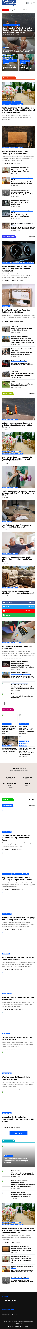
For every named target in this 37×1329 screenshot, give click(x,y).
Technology (30, 262)
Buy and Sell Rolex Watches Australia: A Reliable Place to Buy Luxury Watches (22, 666)
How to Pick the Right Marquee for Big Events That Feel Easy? (22, 215)
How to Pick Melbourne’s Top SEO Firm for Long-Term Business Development (26, 729)
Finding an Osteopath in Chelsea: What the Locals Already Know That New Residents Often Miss (18, 493)
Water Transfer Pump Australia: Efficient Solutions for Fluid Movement (21, 353)
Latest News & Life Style (9, 60)
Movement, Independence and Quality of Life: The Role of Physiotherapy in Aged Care (17, 559)
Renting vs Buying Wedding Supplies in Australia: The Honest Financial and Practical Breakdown (18, 110)
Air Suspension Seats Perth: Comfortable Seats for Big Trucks (22, 363)
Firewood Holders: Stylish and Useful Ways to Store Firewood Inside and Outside (23, 227)
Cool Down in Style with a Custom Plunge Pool (22, 696)
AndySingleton (9, 34)
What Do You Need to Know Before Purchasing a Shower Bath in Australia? (23, 193)
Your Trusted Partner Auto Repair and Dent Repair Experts (18, 958)
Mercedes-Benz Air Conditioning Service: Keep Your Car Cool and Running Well (16, 268)
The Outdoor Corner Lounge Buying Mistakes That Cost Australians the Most (18, 592)
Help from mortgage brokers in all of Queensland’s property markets (23, 182)
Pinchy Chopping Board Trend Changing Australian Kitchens (15, 152)
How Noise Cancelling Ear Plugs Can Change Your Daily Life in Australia (9, 729)
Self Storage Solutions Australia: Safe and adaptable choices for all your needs (22, 687)
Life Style (16, 25)
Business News (8, 25)
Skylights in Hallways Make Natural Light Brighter (22, 203)
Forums (27, 1326)
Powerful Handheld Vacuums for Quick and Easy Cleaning (21, 329)
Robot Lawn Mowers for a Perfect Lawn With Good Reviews (22, 384)
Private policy (19, 1326)
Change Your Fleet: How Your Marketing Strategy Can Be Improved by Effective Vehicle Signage (27, 751)
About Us (10, 1326)
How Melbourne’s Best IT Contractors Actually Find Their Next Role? (16, 526)
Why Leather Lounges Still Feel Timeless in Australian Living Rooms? (21, 170)
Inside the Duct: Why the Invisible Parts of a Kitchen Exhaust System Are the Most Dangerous (18, 425)
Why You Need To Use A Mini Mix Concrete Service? (16, 1078)
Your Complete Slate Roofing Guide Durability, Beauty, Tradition (22, 374)
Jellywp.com (18, 1323)
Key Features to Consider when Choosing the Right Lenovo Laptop (17, 879)
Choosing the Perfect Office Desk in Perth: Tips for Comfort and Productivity (23, 1185)
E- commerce (7, 57)
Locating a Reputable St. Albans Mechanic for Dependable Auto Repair (16, 837)
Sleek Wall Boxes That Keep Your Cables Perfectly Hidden (16, 311)
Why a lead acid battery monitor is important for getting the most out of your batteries (22, 1173)
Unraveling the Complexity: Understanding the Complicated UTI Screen (17, 1119)
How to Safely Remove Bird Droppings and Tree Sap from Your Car (18, 918)
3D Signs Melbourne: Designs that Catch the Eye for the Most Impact (22, 341)
